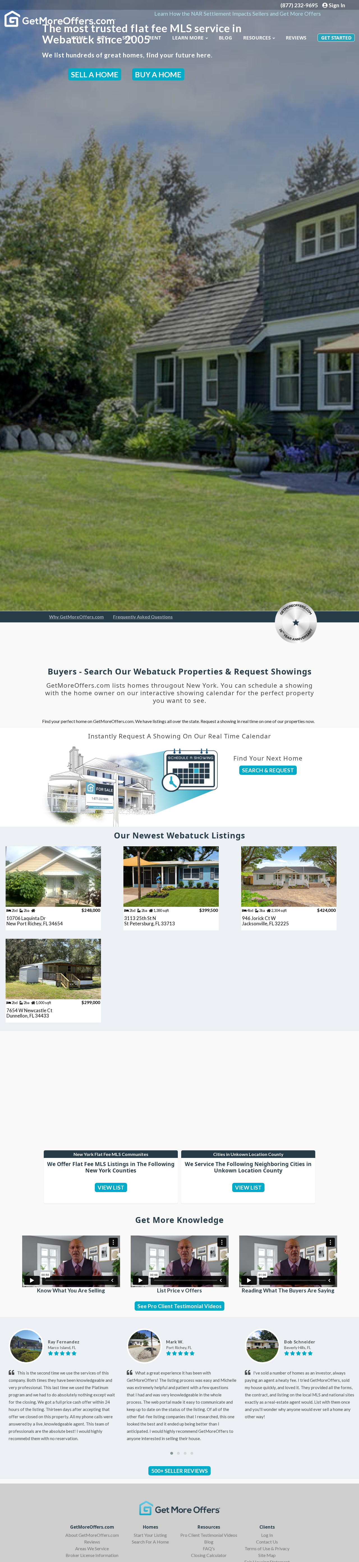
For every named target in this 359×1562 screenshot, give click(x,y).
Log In (267, 1535)
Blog (208, 1541)
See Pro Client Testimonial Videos (179, 1306)
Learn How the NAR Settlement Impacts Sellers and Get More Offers (237, 13)
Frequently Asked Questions (143, 616)
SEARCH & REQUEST (268, 770)
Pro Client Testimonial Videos (208, 1535)
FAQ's (209, 1548)
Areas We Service (92, 1548)
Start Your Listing (150, 1535)
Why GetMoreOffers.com (76, 616)
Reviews (296, 37)
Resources (257, 37)
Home (78, 37)
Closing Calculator (209, 1555)
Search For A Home (150, 1541)
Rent (154, 37)
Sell (127, 37)
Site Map (267, 1555)
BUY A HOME (158, 74)
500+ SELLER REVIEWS (179, 1471)
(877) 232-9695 (299, 5)
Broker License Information (92, 1555)
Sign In (336, 5)
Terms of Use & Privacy (267, 1548)
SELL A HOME (94, 74)
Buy (102, 37)
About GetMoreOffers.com (92, 1535)
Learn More (188, 37)
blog (225, 37)
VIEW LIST (111, 1187)
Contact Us (267, 1541)
